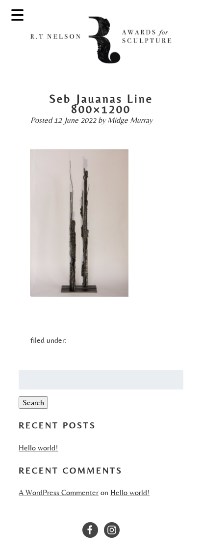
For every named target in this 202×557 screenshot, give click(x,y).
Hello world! (38, 447)
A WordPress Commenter (59, 492)
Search (33, 402)
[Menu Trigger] (17, 14)
